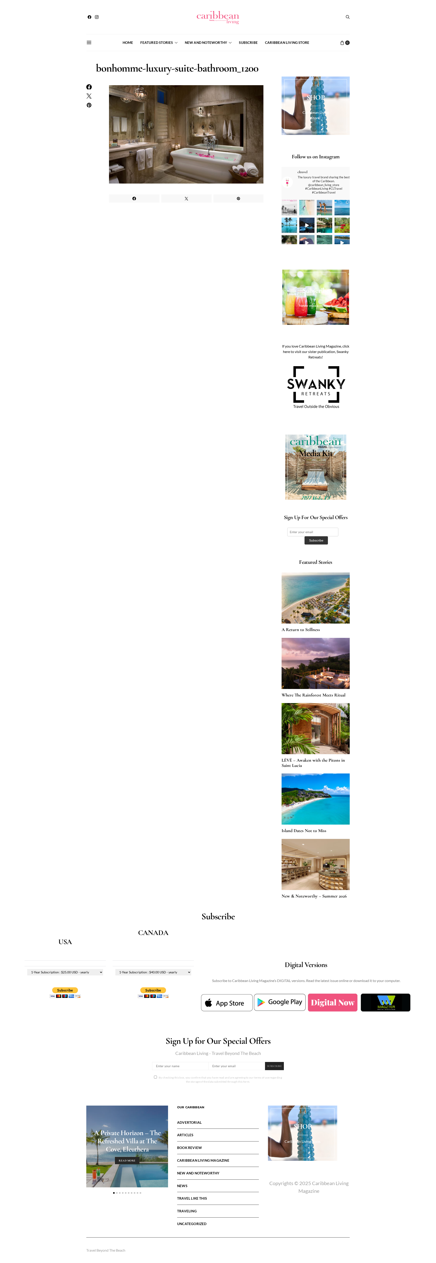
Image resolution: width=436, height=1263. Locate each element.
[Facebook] (89, 17)
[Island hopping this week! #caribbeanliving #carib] (342, 243)
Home (128, 42)
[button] (113, 1192)
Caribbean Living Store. (303, 1141)
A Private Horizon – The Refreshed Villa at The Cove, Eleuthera (127, 1141)
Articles (185, 1135)
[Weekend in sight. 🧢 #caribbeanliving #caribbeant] (307, 243)
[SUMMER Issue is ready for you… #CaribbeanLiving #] (307, 207)
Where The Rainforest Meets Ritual (313, 695)
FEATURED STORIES (156, 42)
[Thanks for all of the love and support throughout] (324, 225)
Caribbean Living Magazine (203, 1160)
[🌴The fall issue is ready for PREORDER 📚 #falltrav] (289, 243)
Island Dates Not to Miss (304, 830)
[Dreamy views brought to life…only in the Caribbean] (307, 225)
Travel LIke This (192, 1198)
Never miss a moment (315, 305)
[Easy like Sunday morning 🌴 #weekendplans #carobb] (289, 225)
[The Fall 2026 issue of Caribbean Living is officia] (289, 207)
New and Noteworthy (206, 42)
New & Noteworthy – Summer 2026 (314, 896)
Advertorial (189, 1122)
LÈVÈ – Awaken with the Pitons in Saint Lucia (313, 763)
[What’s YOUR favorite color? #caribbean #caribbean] (324, 243)
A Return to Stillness (301, 629)
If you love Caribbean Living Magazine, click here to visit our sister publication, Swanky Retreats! (315, 351)
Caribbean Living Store (287, 42)
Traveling (187, 1211)
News (182, 1186)
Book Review (189, 1148)
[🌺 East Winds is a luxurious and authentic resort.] (342, 225)
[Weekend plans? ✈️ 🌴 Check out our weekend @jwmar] (342, 207)
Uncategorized (191, 1224)
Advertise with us (315, 483)
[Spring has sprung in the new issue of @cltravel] (324, 207)
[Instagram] (97, 17)
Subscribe (248, 42)
